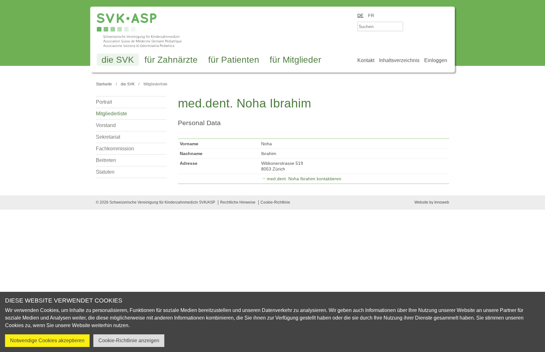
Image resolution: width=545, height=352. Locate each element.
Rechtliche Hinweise (237, 202)
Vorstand (106, 125)
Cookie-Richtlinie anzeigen (128, 340)
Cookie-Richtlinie (275, 202)
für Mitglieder (295, 60)
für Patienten (233, 60)
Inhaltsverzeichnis (399, 60)
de (360, 15)
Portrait (104, 102)
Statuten (105, 172)
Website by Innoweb (431, 202)
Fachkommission (115, 148)
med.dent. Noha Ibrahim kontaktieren (304, 178)
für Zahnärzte (171, 60)
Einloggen (435, 60)
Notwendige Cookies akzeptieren (47, 340)
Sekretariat (108, 137)
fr (371, 15)
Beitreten (106, 160)
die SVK (118, 60)
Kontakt (365, 60)
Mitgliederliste (111, 113)
